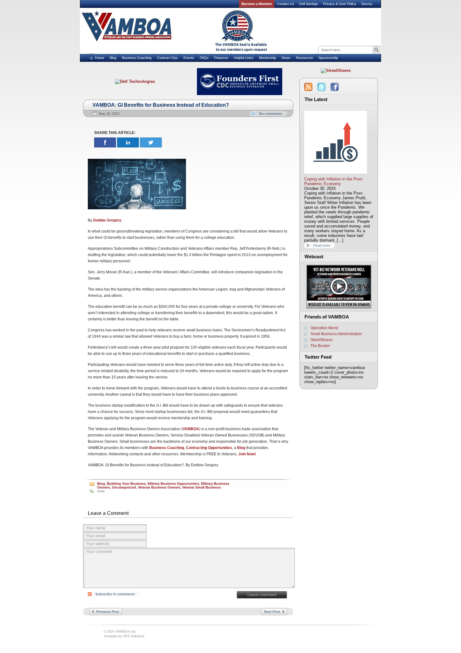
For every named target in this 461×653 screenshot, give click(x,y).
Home (99, 58)
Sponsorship (328, 58)
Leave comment (262, 594)
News (286, 58)
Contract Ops (167, 58)
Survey (366, 4)
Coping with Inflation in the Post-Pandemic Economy (333, 181)
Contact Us (285, 4)
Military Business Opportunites (173, 483)
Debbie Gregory (107, 220)
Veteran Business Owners (159, 487)
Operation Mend (324, 328)
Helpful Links (243, 58)
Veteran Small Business (201, 487)
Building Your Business (126, 483)
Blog (113, 58)
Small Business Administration (336, 334)
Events (188, 58)
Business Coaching (136, 58)
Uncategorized (124, 487)
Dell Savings (308, 4)
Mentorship (267, 58)
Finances (221, 58)
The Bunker (320, 346)
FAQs (204, 58)
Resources (304, 58)
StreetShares (321, 340)
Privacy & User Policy (339, 4)
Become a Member (256, 4)
